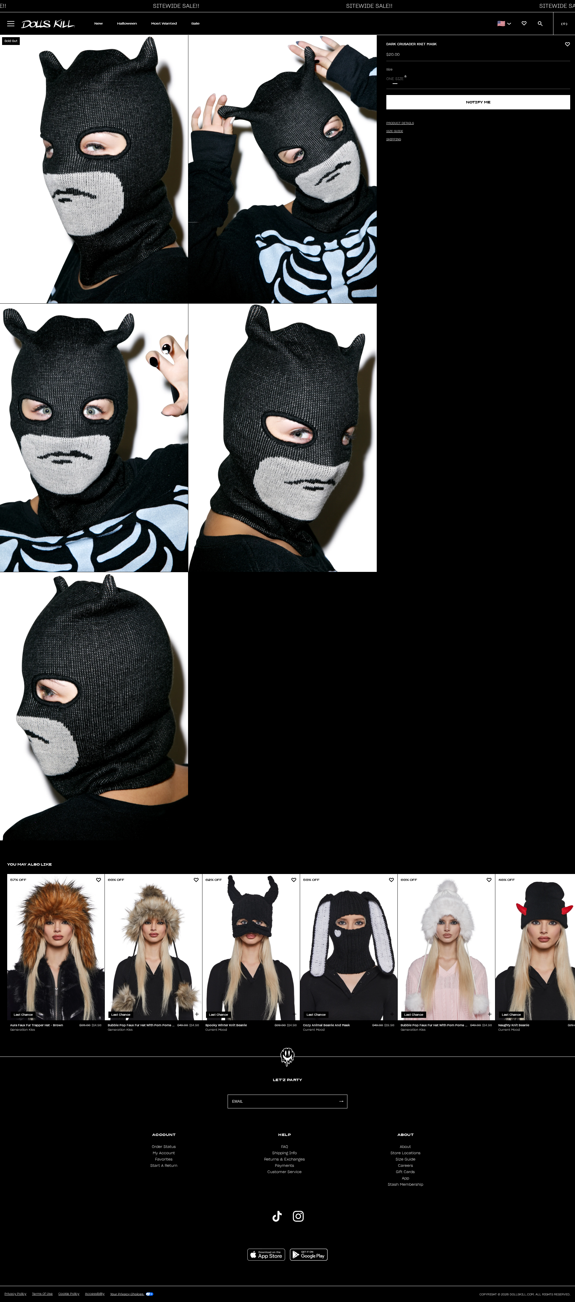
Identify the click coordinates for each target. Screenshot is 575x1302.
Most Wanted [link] (164, 23)
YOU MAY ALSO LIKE (29, 864)
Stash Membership (405, 1184)
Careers (405, 1165)
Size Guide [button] (394, 131)
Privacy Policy (15, 1293)
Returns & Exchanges (284, 1159)
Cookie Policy (68, 1293)
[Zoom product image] (94, 169)
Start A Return (163, 1165)
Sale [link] (195, 23)
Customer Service (284, 1172)
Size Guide (405, 1159)
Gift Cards (405, 1172)
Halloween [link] (127, 23)
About (405, 1147)
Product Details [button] (400, 123)
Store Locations (405, 1153)
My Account (164, 1153)
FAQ (284, 1147)
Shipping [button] (393, 139)
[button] (174, 6)
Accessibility (95, 1293)
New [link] (98, 23)
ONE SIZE (395, 79)
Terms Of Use (42, 1293)
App (405, 1178)
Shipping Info (284, 1153)
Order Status (164, 1147)
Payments (284, 1165)
